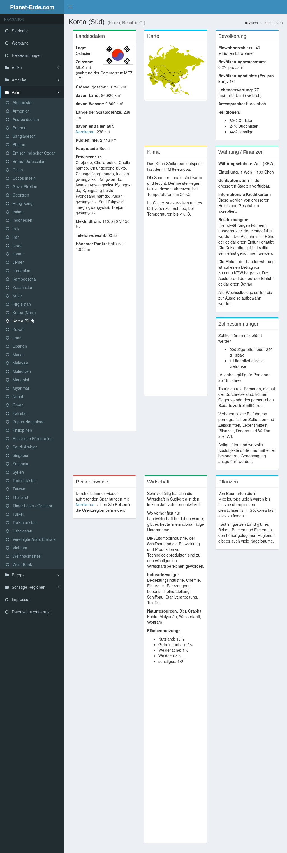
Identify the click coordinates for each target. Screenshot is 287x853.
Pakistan (19, 413)
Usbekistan (21, 531)
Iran (15, 237)
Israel (16, 245)
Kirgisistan (21, 304)
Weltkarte (20, 43)
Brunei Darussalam (29, 161)
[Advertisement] (104, 344)
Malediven (21, 371)
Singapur (20, 455)
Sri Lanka (20, 463)
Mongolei (20, 379)
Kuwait (17, 329)
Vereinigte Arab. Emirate (33, 539)
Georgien (20, 195)
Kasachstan (22, 287)
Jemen (18, 262)
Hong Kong (22, 203)
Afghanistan (22, 102)
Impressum (21, 599)
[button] (70, 7)
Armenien (20, 111)
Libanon (19, 346)
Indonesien (21, 220)
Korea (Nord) (23, 312)
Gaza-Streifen (24, 186)
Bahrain (18, 127)
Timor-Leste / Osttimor (31, 505)
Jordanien (20, 270)
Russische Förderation (32, 438)
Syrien (17, 472)
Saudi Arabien (24, 447)
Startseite (20, 30)
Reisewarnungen (26, 55)
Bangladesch (23, 136)
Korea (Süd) (22, 321)
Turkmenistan (24, 522)
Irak (15, 228)
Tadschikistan (24, 480)
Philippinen (21, 430)
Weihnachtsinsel (26, 556)
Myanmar (20, 388)
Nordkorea (85, 131)
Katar (16, 295)
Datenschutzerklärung (31, 611)
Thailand (19, 497)
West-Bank (21, 564)
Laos (16, 337)
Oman (17, 405)
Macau (18, 354)
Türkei (17, 514)
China (17, 169)
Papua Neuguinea (28, 421)
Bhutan (18, 144)
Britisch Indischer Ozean (33, 153)
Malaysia (19, 363)
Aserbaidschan (25, 119)
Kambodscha (23, 279)
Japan (17, 253)
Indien (17, 211)
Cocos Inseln (23, 178)
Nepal (17, 396)
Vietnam (19, 547)
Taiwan (18, 489)
